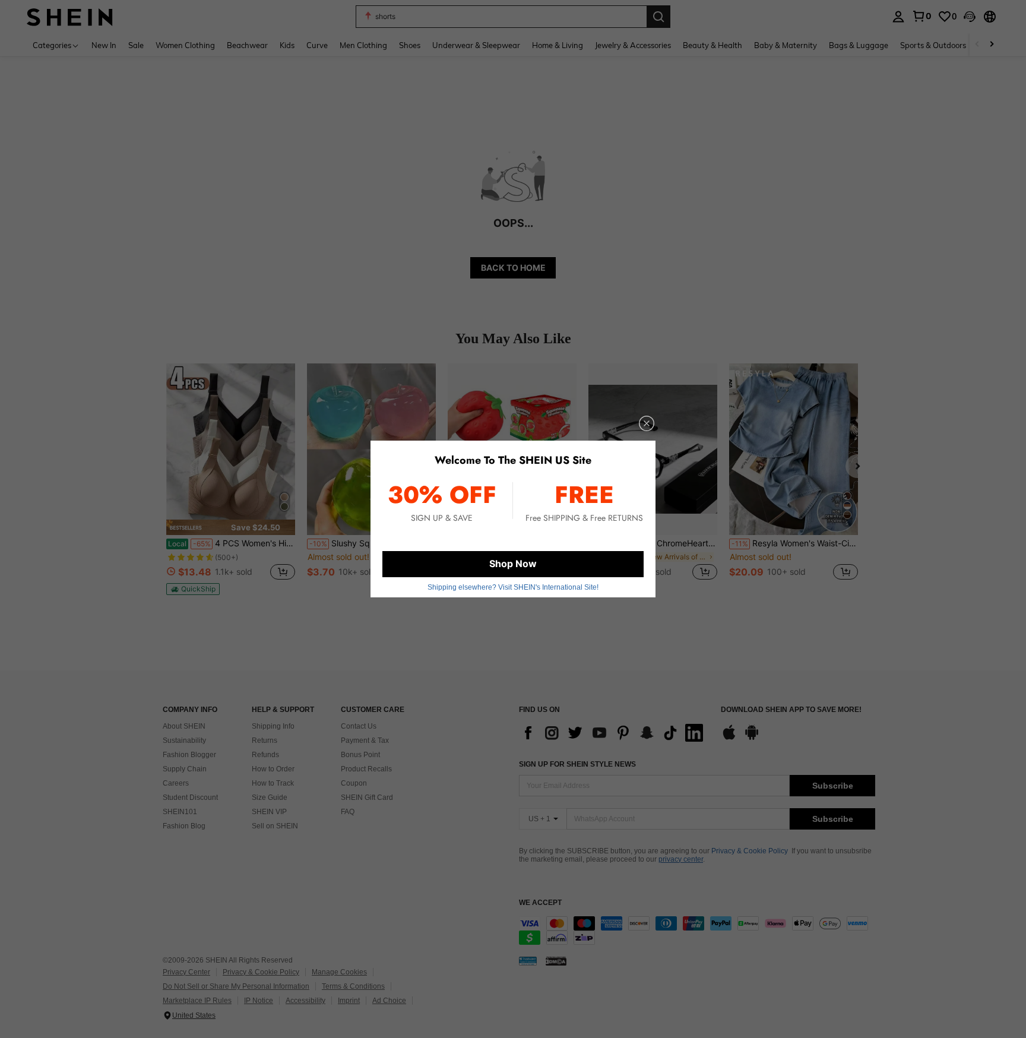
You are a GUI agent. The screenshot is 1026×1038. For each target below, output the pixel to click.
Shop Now (513, 563)
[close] (647, 423)
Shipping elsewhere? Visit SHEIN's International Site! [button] (513, 587)
